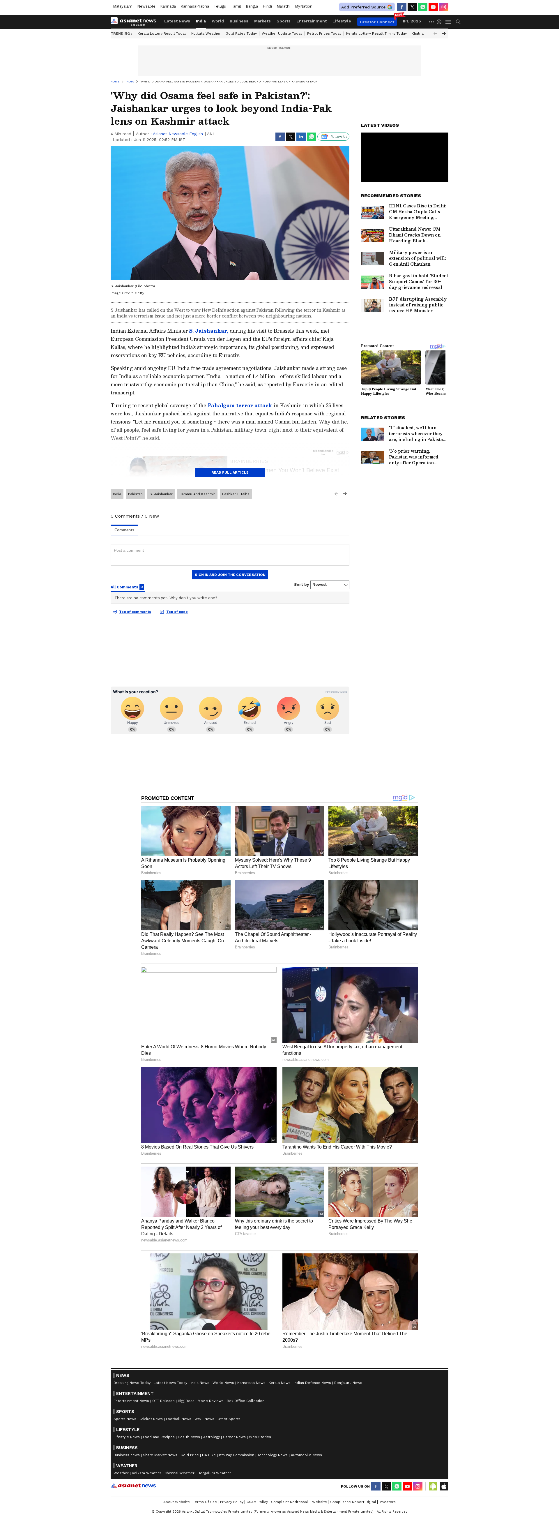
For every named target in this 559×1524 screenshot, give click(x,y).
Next (444, 33)
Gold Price (190, 1455)
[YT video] (433, 7)
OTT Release (163, 1401)
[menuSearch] (458, 22)
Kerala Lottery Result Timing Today (376, 33)
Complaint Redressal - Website (299, 1502)
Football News (178, 1419)
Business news (127, 1455)
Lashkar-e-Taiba (236, 494)
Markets (262, 21)
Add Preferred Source (363, 7)
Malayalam (122, 6)
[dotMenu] (431, 21)
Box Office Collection (245, 1401)
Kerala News (280, 1383)
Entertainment (311, 21)
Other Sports (228, 1419)
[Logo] (135, 22)
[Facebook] (401, 7)
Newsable (146, 6)
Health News (189, 1437)
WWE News (204, 1419)
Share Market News (160, 1455)
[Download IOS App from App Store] (443, 1486)
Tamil (236, 6)
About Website (176, 1502)
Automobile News (306, 1455)
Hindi (267, 6)
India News (199, 1383)
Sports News (125, 1419)
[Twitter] (412, 7)
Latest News (177, 21)
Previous (435, 33)
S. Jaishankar (161, 494)
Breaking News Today (132, 1383)
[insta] (443, 7)
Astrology (211, 1437)
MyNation (303, 6)
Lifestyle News (127, 1437)
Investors (387, 1502)
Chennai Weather (179, 1473)
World (218, 21)
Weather (121, 1473)
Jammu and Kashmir (197, 494)
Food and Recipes (159, 1437)
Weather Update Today (282, 33)
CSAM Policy (257, 1502)
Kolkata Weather (206, 33)
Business (239, 21)
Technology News (272, 1455)
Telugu (220, 6)
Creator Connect (377, 22)
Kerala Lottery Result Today (162, 33)
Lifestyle (341, 21)
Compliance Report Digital (353, 1502)
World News (223, 1383)
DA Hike (209, 1455)
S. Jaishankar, (208, 331)
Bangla (252, 6)
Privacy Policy (231, 1502)
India (201, 21)
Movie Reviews (211, 1401)
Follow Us (339, 137)
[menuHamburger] (448, 22)
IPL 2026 (412, 21)
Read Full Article (230, 472)
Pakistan (135, 494)
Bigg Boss (186, 1401)
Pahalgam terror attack (241, 405)
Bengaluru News (348, 1383)
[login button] (440, 22)
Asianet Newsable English (178, 133)
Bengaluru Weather (214, 1473)
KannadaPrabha (195, 6)
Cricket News (151, 1419)
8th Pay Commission (236, 1455)
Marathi (283, 6)
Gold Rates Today (241, 33)
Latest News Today (170, 1383)
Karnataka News (251, 1383)
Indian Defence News (312, 1383)
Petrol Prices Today (324, 33)
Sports (284, 21)
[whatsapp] (422, 7)
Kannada (168, 6)
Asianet (133, 1485)
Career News (234, 1437)
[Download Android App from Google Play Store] (433, 1486)
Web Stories (260, 1437)
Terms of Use (205, 1502)
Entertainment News (131, 1401)
